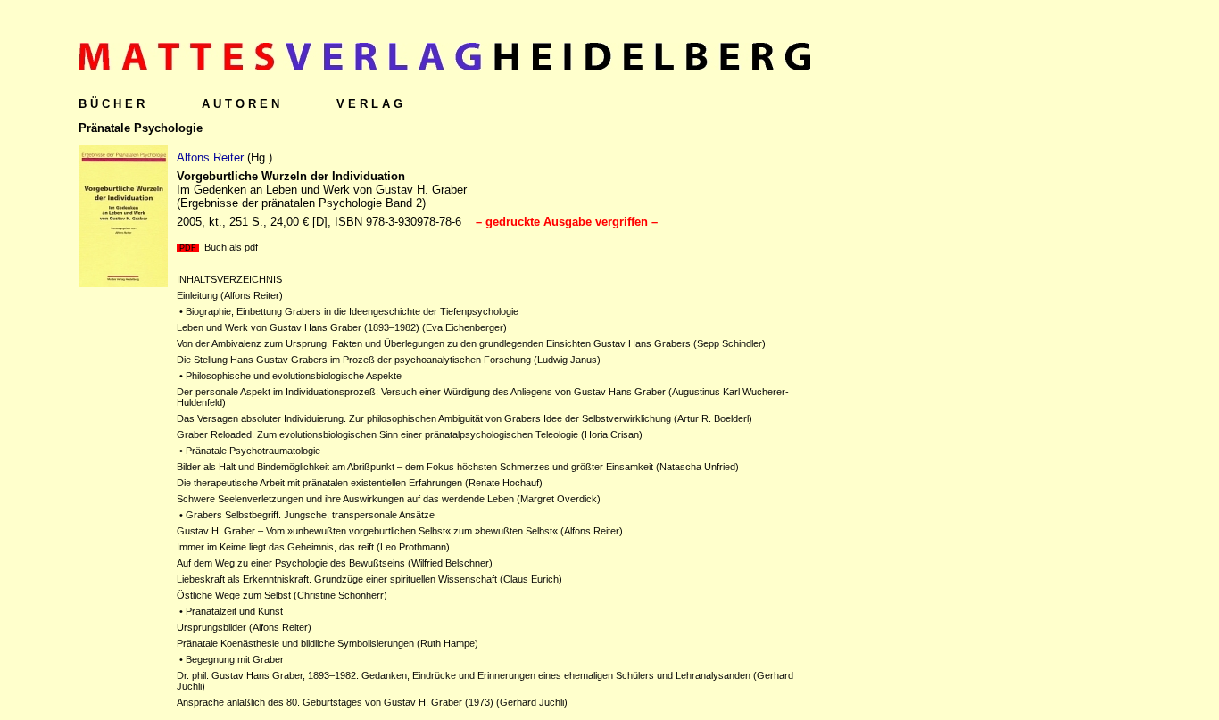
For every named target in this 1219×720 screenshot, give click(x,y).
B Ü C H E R (112, 104)
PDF (188, 248)
